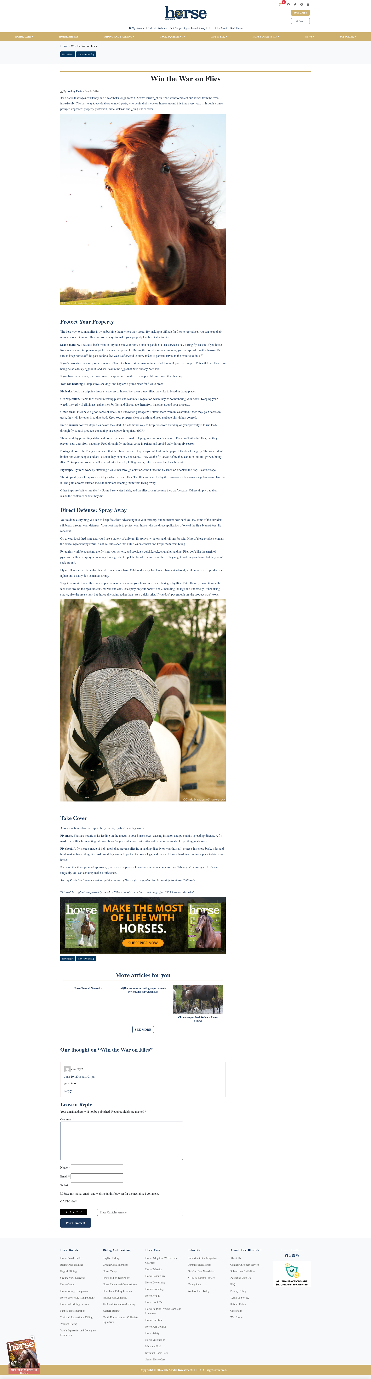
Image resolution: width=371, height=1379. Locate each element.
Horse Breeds (68, 36)
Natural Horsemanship (72, 1310)
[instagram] (308, 4)
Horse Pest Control (155, 1326)
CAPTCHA (68, 1201)
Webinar (162, 28)
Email (65, 1176)
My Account (138, 28)
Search (301, 20)
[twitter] (295, 4)
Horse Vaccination (155, 1339)
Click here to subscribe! (179, 892)
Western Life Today (198, 1291)
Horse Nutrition (154, 1320)
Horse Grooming (154, 1289)
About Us (235, 1258)
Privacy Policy (238, 1291)
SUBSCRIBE (347, 36)
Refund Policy (238, 1304)
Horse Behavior (153, 1269)
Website (65, 1185)
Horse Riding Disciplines (74, 1291)
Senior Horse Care (155, 1359)
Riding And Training (71, 1264)
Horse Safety (152, 1333)
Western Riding (68, 1324)
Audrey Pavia (74, 91)
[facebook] (288, 4)
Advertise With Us (240, 1278)
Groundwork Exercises (72, 1278)
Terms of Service (239, 1297)
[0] (280, 4)
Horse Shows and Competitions (77, 1297)
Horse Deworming (155, 1282)
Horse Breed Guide (70, 1258)
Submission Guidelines (242, 1271)
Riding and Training (118, 36)
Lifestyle (218, 36)
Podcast (151, 28)
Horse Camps (67, 1284)
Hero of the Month (218, 28)
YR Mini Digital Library (201, 1278)
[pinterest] (301, 4)
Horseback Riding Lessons (74, 1304)
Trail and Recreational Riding (76, 1317)
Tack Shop (175, 28)
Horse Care (23, 36)
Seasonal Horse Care (156, 1353)
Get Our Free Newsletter (201, 1271)
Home (64, 46)
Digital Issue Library (194, 28)
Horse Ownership (265, 36)
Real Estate (236, 28)
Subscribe (300, 12)
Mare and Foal (153, 1346)
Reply (68, 1091)
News (308, 36)
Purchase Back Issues (199, 1264)
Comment (67, 1119)
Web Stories (236, 1317)
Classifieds (236, 1310)
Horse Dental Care (155, 1276)
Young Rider (195, 1284)
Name (65, 1167)
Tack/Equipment (171, 36)
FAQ (232, 1284)
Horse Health (152, 1295)
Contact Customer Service (244, 1264)
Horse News (68, 54)
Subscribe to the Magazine (202, 1258)
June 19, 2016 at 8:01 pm (79, 1076)
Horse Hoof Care (154, 1302)
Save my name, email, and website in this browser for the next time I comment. (111, 1193)
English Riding (68, 1271)
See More (143, 1029)
